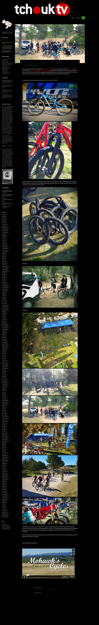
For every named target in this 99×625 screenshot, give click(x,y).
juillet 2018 (4, 371)
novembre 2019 (5, 345)
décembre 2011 (5, 494)
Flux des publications (5, 525)
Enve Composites (35, 70)
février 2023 (4, 282)
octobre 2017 (4, 384)
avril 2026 (4, 221)
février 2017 (4, 397)
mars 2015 (4, 431)
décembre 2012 (5, 474)
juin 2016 (3, 407)
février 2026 (4, 224)
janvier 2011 (4, 512)
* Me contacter (4, 39)
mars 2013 (4, 470)
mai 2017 (3, 392)
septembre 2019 (5, 348)
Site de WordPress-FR (6, 528)
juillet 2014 (4, 444)
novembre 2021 (5, 306)
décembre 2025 (5, 227)
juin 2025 (3, 237)
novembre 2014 (5, 437)
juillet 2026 (4, 216)
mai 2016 (3, 408)
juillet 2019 (4, 352)
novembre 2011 (5, 495)
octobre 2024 (4, 250)
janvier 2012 (4, 492)
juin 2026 (3, 217)
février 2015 (4, 432)
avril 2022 (4, 298)
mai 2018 (3, 374)
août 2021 (4, 311)
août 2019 (4, 350)
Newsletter (78, 17)
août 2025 (4, 233)
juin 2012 (3, 484)
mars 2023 (4, 280)
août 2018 (4, 369)
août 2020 (4, 331)
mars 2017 (4, 395)
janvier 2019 (4, 361)
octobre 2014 (4, 439)
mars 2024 (4, 261)
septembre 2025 (5, 232)
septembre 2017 (5, 385)
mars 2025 (4, 242)
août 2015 (4, 423)
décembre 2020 (5, 324)
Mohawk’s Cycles (47, 69)
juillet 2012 (4, 483)
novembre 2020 (5, 326)
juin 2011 (3, 504)
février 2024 (4, 263)
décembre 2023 (5, 266)
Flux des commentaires (6, 527)
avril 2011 (4, 507)
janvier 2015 (4, 434)
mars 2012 (4, 489)
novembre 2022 (5, 287)
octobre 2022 (4, 288)
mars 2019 (4, 358)
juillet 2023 (4, 274)
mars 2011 (4, 508)
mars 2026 (4, 222)
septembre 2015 (5, 421)
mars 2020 (4, 339)
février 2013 (4, 471)
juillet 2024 (4, 254)
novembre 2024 (5, 248)
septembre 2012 (5, 479)
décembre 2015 (5, 416)
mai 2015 (3, 428)
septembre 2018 (5, 368)
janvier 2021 (4, 322)
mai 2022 (3, 297)
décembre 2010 (5, 513)
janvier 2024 (4, 264)
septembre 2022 (5, 290)
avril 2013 (4, 468)
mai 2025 (3, 238)
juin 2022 (3, 295)
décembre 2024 (5, 246)
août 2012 (4, 481)
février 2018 (4, 379)
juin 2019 (3, 353)
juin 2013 (3, 465)
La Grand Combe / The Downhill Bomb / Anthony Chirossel (46, 588)
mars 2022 (4, 300)
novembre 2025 (5, 229)
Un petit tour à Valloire (6, 206)
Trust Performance (44, 70)
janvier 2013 (4, 473)
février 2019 (4, 360)
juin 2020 (3, 334)
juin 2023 (3, 276)
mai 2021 (3, 316)
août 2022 (4, 292)
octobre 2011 (4, 497)
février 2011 (4, 510)
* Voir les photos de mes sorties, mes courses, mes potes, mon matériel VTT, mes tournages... (7, 47)
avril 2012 (4, 487)
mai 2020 (3, 335)
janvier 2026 (4, 225)
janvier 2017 (4, 398)
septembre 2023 (5, 271)
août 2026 (4, 214)
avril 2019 (4, 356)
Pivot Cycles (70, 69)
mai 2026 (3, 219)
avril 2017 (4, 394)
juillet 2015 (4, 424)
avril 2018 (4, 376)
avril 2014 (4, 449)
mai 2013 (3, 466)
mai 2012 (3, 486)
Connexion (4, 523)
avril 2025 (4, 240)
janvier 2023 (4, 284)
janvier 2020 (4, 342)
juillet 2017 (4, 389)
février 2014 (4, 452)
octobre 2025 (4, 230)
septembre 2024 (5, 251)
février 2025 (4, 243)
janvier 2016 (4, 415)
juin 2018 (3, 373)
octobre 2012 (4, 478)
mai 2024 (3, 258)
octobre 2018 (4, 366)
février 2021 (4, 321)
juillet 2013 (4, 463)
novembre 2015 (5, 418)
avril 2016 (4, 410)
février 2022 (4, 301)
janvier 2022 (4, 303)
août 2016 (4, 405)
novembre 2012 (5, 476)
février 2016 (4, 413)
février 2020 (4, 340)
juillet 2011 (4, 502)
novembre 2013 (5, 457)
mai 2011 (3, 505)
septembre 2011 (5, 499)
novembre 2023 (5, 267)
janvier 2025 (4, 245)
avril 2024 (4, 259)
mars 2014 (4, 450)
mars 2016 (4, 411)
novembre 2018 (5, 364)
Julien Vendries (34, 65)
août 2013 (4, 462)
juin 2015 (3, 426)
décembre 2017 (5, 382)
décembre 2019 (5, 343)
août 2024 (4, 253)
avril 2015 (4, 429)
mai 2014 (3, 447)
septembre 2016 (5, 403)
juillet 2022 (4, 293)
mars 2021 (4, 319)
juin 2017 (3, 390)
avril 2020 (4, 337)
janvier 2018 (4, 381)
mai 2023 (3, 277)
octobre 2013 (4, 458)
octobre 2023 (4, 269)
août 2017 (4, 387)
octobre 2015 (4, 419)
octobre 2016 (4, 402)
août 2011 (4, 500)
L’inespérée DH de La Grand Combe (41, 593)
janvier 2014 (4, 453)
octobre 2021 (4, 308)
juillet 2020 (4, 332)
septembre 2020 (5, 329)
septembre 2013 (5, 460)
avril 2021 (4, 318)
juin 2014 (3, 445)
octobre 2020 (4, 327)
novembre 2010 (5, 515)
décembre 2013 (5, 455)
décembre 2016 (5, 400)
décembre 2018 (5, 363)
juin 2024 (3, 256)
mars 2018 (4, 377)
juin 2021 (3, 314)
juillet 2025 (4, 235)
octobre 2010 (4, 517)
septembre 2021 (5, 309)
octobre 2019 (4, 347)
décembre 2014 (5, 436)
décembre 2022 (5, 285)
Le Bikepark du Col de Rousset (7, 203)
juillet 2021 (4, 313)
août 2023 (4, 272)
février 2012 (4, 491)
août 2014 (4, 442)
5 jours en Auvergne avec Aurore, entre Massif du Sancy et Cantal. (7, 195)
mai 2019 (3, 355)
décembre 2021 (5, 305)
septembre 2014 (5, 440)
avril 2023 (4, 279)
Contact (72, 17)
